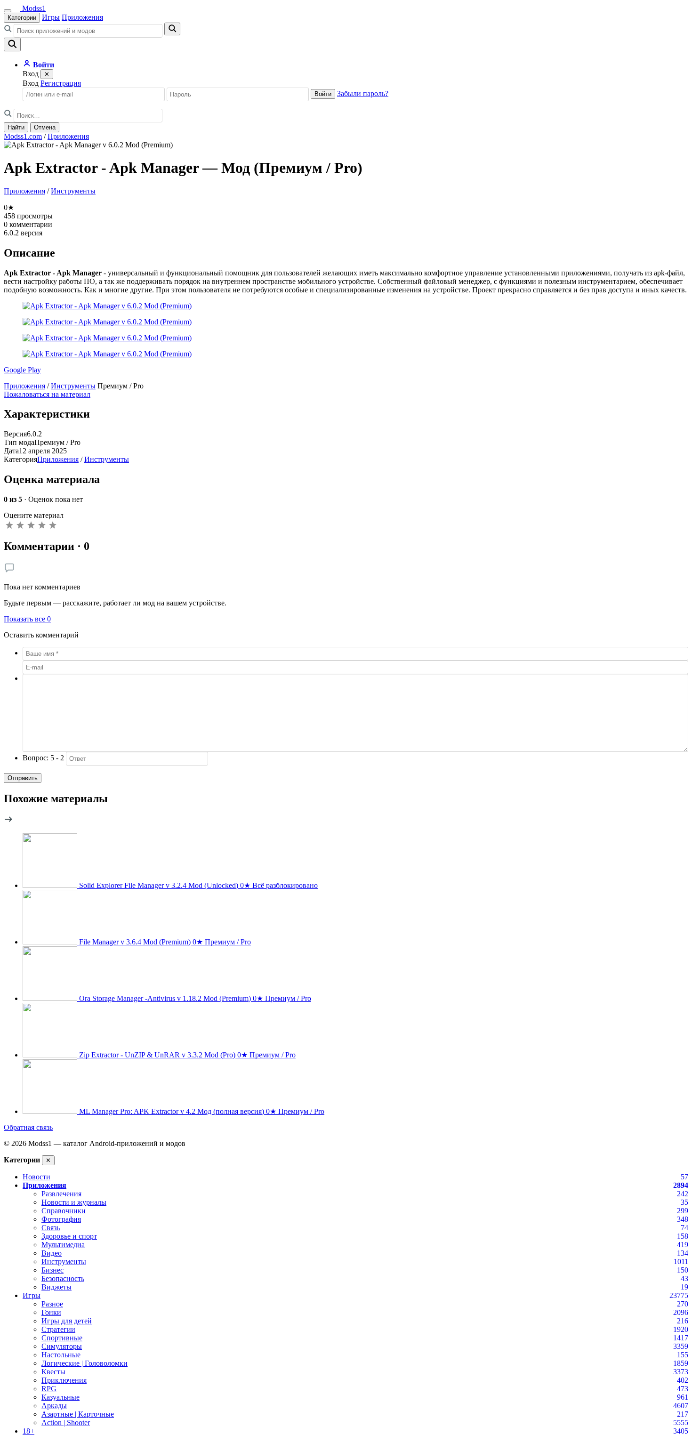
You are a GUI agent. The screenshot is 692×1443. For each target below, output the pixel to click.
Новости (36, 1177)
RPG (48, 1389)
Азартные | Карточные (77, 1414)
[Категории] (7, 10)
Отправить (23, 778)
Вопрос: (43, 758)
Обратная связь (28, 1127)
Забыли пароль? (362, 93)
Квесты (53, 1372)
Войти (322, 93)
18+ (28, 1431)
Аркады (54, 1406)
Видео (51, 1253)
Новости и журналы (73, 1202)
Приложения (82, 17)
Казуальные (60, 1397)
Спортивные (61, 1338)
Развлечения (61, 1194)
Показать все (27, 619)
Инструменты (73, 191)
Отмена (45, 127)
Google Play (22, 370)
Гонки (51, 1312)
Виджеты (56, 1287)
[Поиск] (12, 44)
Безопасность (62, 1278)
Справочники (63, 1211)
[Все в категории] (8, 821)
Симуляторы (61, 1346)
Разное (52, 1304)
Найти (16, 127)
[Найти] (172, 29)
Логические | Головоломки (84, 1363)
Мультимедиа (63, 1245)
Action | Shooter (65, 1423)
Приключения (64, 1380)
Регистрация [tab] (60, 83)
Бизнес (52, 1270)
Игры (51, 17)
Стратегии (58, 1329)
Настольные (60, 1355)
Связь (50, 1228)
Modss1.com (23, 136)
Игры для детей (66, 1321)
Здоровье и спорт (69, 1236)
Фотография (61, 1219)
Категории (22, 17)
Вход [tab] (31, 83)
